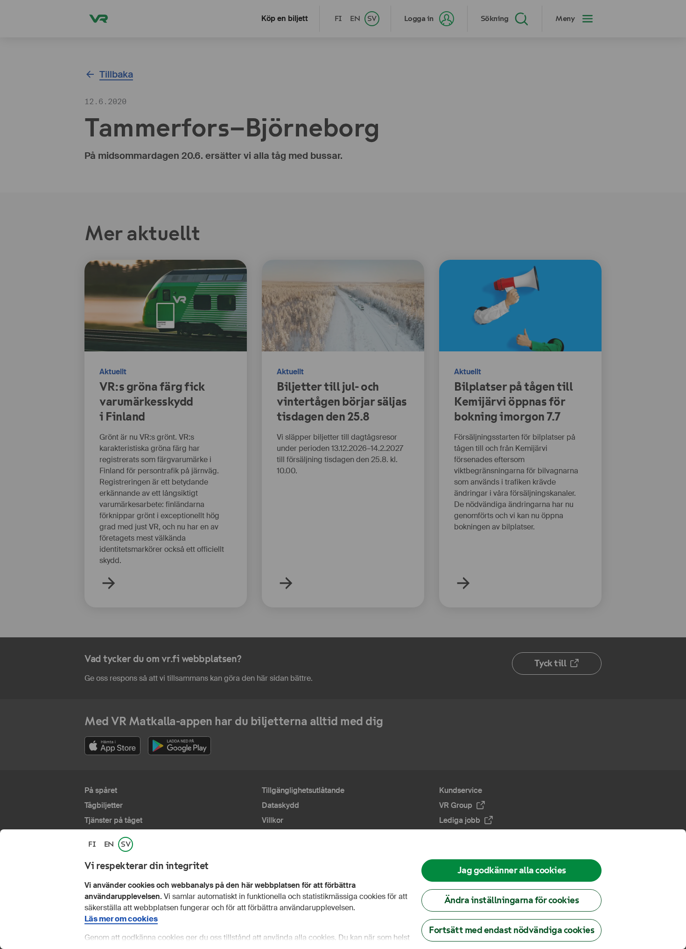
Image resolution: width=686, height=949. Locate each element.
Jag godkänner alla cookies (511, 870)
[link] (91, 844)
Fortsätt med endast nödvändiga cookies (511, 930)
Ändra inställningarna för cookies (511, 900)
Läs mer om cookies (121, 919)
